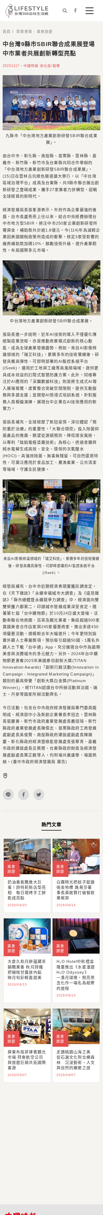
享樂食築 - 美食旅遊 (34, 31)
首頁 (7, 31)
